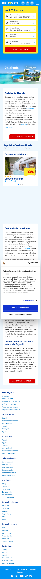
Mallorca (5, 506)
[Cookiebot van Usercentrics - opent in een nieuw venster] (28, 263)
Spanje (27, 248)
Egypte (4, 431)
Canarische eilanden (10, 421)
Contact (16, 569)
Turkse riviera (7, 541)
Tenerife (5, 508)
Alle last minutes (8, 563)
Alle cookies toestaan (20, 308)
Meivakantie (7, 464)
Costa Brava (6, 533)
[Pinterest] (30, 576)
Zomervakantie (8, 462)
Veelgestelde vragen (10, 407)
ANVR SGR (24, 569)
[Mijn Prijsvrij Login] (32, 3)
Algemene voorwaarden (11, 410)
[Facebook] (12, 576)
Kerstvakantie (7, 470)
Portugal (5, 429)
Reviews (33, 569)
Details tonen (28, 301)
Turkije (5, 426)
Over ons (5, 396)
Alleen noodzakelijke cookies (20, 314)
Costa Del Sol (7, 536)
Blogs (4, 484)
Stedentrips (6, 489)
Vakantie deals (7, 495)
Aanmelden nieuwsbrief (11, 401)
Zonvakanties (7, 492)
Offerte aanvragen (9, 404)
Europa (24, 124)
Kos (3, 528)
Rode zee (5, 538)
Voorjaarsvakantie (9, 473)
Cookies (20, 572)
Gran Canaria (7, 514)
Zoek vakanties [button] (19, 49)
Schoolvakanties (8, 497)
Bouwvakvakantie (8, 475)
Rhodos (5, 511)
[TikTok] (26, 576)
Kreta (4, 517)
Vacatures (7, 569)
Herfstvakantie (7, 467)
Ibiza (4, 519)
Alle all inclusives (8, 453)
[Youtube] (22, 576)
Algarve (5, 530)
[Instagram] (16, 576)
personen (20, 17)
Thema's (5, 486)
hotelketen (30, 108)
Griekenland (7, 423)
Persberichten (7, 399)
